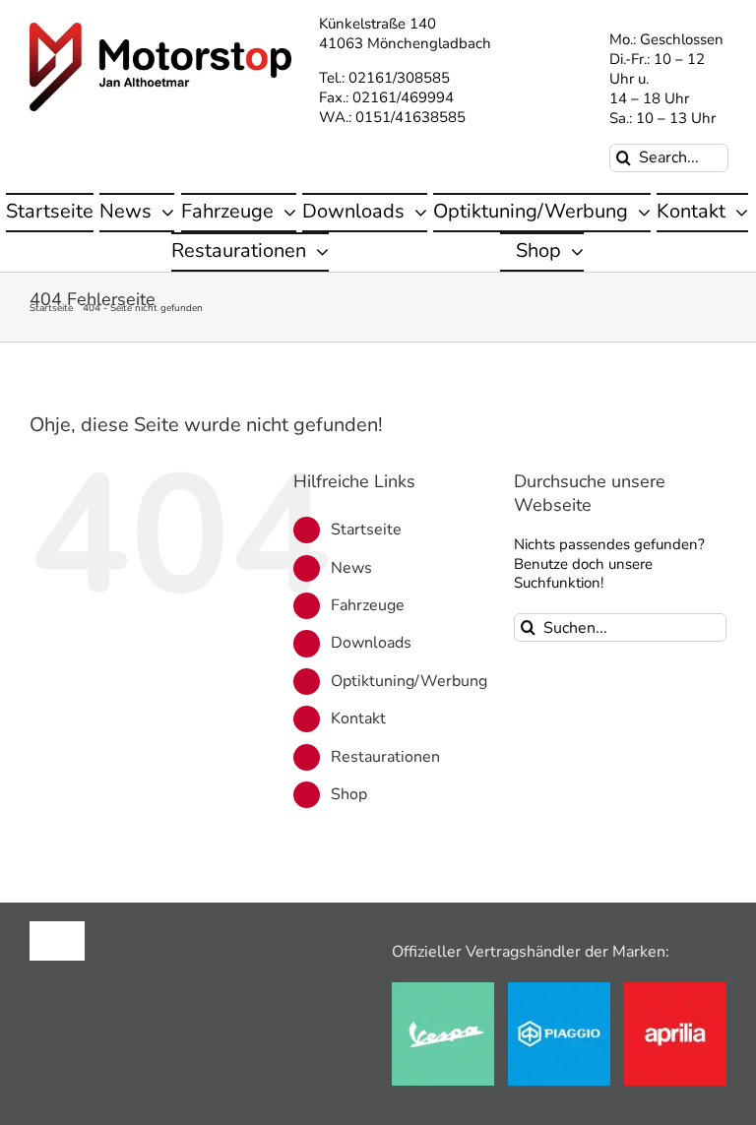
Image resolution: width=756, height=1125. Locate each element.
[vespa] (443, 989)
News (351, 568)
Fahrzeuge (368, 605)
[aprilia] (675, 989)
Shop (349, 794)
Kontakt (358, 718)
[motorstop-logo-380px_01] (160, 29)
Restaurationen (385, 757)
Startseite (366, 529)
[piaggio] (559, 989)
